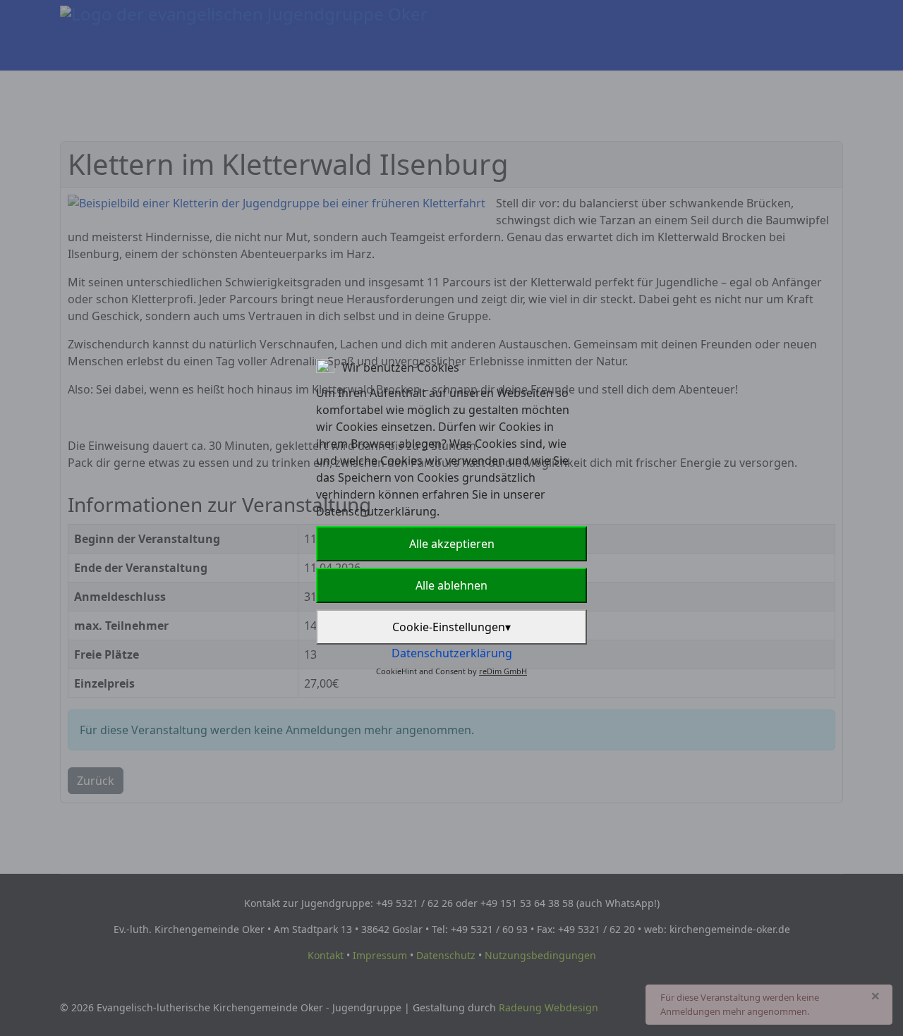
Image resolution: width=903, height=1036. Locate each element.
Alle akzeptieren (452, 543)
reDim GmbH (503, 671)
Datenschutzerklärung (452, 653)
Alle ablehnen (451, 585)
